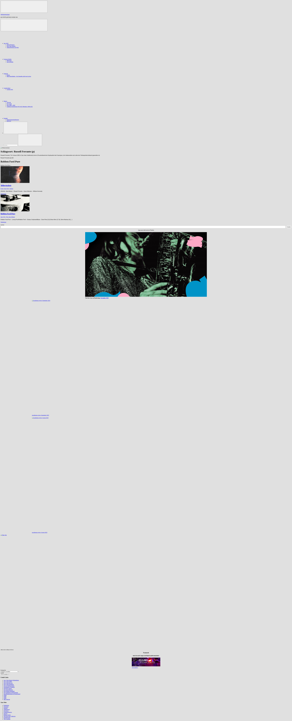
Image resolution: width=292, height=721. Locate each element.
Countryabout (7, 88)
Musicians (9, 60)
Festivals (6, 73)
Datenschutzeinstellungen (13, 119)
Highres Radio (7, 715)
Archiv (2, 673)
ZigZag (11, 188)
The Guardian (7, 719)
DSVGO (9, 121)
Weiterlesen (3, 193)
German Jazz (10, 89)
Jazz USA (6, 188)
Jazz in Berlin (10, 62)
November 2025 (104, 298)
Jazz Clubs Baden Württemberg (11, 680)
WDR (5, 695)
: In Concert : (135, 667)
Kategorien (3, 670)
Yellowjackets (6, 185)
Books (8, 75)
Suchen (2, 225)
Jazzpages (6, 706)
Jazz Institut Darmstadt (9, 691)
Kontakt (6, 118)
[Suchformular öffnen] (16, 128)
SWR (5, 698)
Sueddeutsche (7, 717)
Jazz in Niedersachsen (9, 685)
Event (2, 188)
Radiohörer (6, 705)
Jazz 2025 (6, 43)
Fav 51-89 (9, 104)
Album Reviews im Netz (13, 47)
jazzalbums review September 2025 (40, 415)
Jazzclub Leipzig (8, 688)
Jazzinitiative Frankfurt (9, 687)
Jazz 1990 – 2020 (11, 105)
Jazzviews (6, 710)
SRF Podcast (7, 699)
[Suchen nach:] (11, 145)
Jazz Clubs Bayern (8, 683)
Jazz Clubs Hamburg (9, 684)
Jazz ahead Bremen (8, 690)
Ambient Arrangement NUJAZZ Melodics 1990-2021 (20, 106)
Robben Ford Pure (8, 214)
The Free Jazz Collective (10, 716)
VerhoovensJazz (5, 14)
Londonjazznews (8, 712)
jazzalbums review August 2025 (39, 532)
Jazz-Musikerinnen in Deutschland (12, 694)
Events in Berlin (7, 59)
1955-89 (9, 102)
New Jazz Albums (11, 46)
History (5, 101)
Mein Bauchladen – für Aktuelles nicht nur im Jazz (19, 76)
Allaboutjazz (7, 709)
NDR (5, 696)
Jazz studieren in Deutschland (11, 692)
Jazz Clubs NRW (8, 681)
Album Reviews (11, 44)
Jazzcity (5, 713)
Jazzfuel (6, 708)
